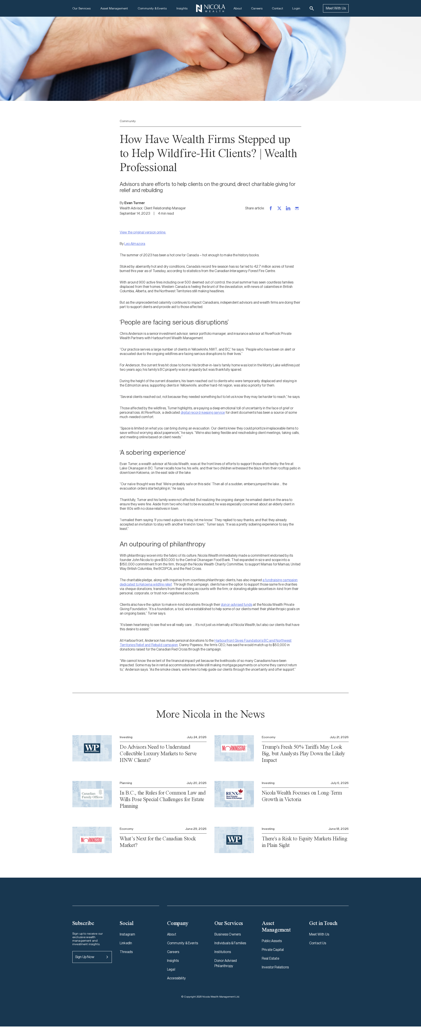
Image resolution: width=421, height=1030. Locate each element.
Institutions (222, 952)
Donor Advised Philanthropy (225, 963)
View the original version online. (143, 232)
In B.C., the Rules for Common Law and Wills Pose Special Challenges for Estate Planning (163, 799)
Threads (126, 952)
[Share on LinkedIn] (288, 208)
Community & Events (152, 8)
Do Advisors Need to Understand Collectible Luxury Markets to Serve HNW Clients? (158, 753)
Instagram (127, 934)
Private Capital (273, 950)
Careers (256, 8)
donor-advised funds (236, 604)
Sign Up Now (84, 957)
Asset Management (114, 8)
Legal (171, 969)
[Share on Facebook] (270, 208)
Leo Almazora (134, 244)
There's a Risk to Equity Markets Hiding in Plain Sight (304, 841)
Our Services (81, 8)
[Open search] (312, 8)
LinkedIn (126, 943)
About (238, 8)
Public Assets (272, 941)
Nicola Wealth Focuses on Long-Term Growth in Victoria (302, 795)
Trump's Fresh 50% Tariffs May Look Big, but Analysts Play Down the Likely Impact (303, 753)
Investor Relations (275, 967)
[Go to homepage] (210, 8)
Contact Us (317, 943)
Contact (277, 8)
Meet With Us (336, 8)
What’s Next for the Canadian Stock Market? (158, 841)
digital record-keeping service (203, 412)
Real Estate (270, 958)
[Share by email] (297, 208)
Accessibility (176, 978)
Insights (182, 8)
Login (296, 8)
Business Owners (227, 934)
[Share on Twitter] (279, 208)
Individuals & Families (230, 943)
